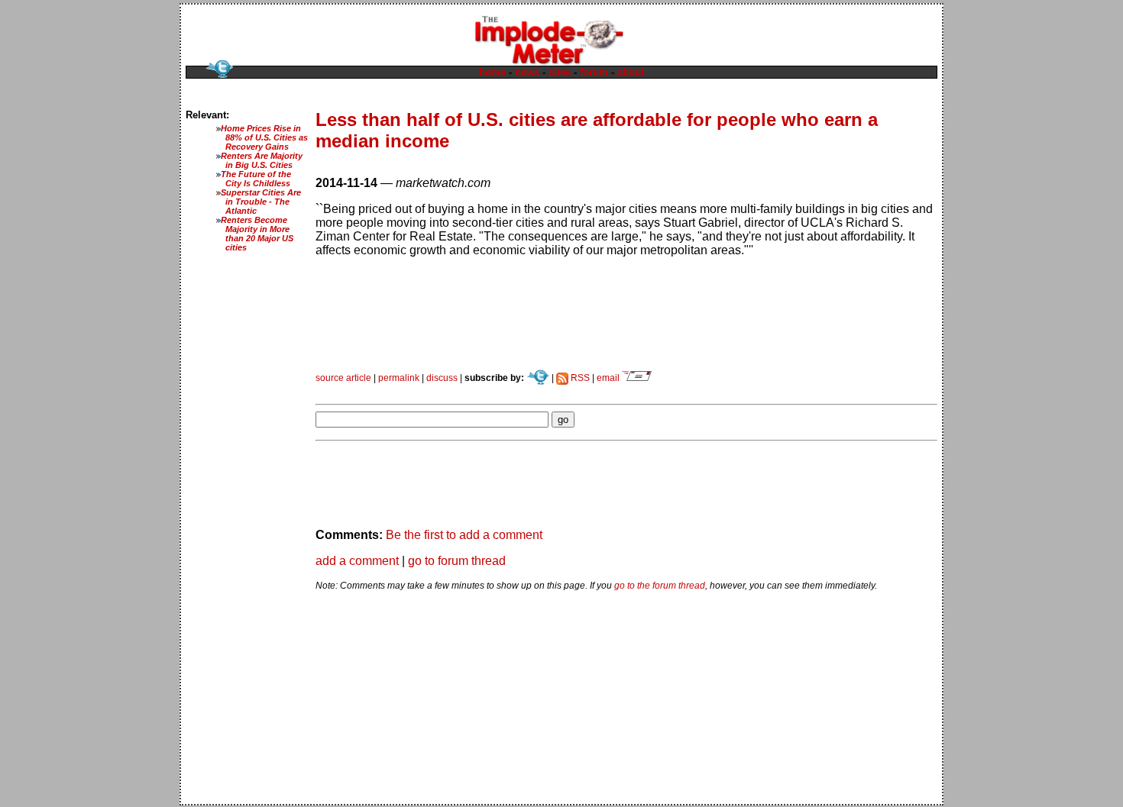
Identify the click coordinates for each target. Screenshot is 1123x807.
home (492, 72)
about (630, 72)
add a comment (357, 560)
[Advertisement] (494, 389)
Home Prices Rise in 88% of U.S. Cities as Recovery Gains (264, 137)
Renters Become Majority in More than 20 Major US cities (257, 233)
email (609, 378)
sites (560, 72)
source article (343, 378)
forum (594, 72)
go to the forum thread (659, 585)
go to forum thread (457, 560)
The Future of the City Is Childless (256, 178)
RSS (579, 378)
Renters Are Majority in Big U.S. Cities (262, 160)
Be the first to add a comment (464, 534)
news (527, 72)
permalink (398, 378)
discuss (442, 378)
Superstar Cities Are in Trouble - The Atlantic (261, 201)
